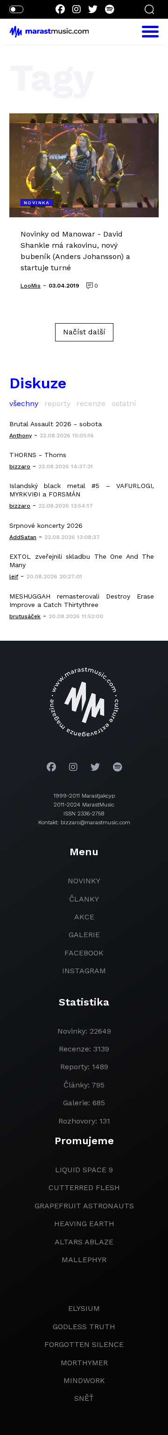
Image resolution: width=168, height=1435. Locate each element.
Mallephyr (84, 1259)
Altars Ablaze (84, 1241)
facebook (84, 952)
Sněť (84, 1398)
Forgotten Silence (84, 1344)
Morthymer (84, 1362)
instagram (84, 970)
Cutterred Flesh (84, 1187)
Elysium (84, 1308)
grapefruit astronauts (84, 1205)
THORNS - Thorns (37, 455)
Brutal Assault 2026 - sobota (55, 424)
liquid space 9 (84, 1169)
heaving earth (84, 1223)
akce (84, 916)
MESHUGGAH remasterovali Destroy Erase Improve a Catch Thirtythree (81, 600)
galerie (84, 934)
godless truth (84, 1326)
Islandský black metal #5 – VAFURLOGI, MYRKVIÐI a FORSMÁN (81, 490)
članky (84, 899)
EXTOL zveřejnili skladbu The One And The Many (81, 561)
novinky (84, 880)
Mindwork (84, 1380)
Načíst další (84, 331)
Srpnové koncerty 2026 (46, 525)
